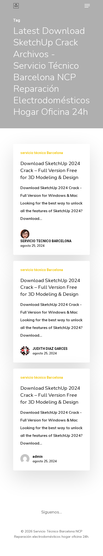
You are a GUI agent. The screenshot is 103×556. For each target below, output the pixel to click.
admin (38, 456)
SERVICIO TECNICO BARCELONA (45, 241)
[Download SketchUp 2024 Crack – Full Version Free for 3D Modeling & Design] (51, 199)
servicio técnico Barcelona (41, 153)
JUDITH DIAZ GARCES (50, 349)
